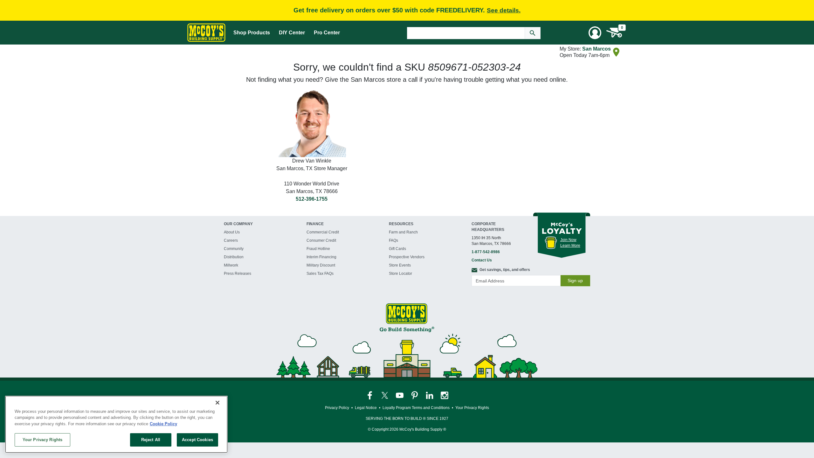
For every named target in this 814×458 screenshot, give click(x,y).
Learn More (570, 245)
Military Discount (321, 265)
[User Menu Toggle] (595, 32)
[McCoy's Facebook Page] (370, 395)
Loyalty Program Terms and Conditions (416, 408)
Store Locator (400, 273)
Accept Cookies (197, 439)
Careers (231, 240)
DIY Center (292, 32)
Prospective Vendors (406, 257)
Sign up (575, 280)
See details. (504, 10)
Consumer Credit (321, 240)
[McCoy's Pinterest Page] (415, 395)
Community (234, 248)
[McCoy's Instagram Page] (444, 395)
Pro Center (327, 32)
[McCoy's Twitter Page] (385, 395)
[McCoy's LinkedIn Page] (430, 395)
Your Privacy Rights (42, 439)
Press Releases (237, 273)
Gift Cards (397, 248)
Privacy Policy (337, 408)
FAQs (393, 240)
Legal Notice (366, 408)
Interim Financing (321, 257)
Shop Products (251, 32)
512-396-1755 (312, 199)
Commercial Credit (323, 232)
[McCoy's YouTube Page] (400, 395)
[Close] (217, 403)
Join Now (568, 240)
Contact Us (482, 260)
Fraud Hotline (318, 248)
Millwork (231, 265)
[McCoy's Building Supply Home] (206, 32)
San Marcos (596, 49)
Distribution (234, 257)
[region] (116, 424)
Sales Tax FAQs (320, 273)
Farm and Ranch (403, 232)
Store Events (400, 265)
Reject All (150, 439)
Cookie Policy (163, 423)
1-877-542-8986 (486, 252)
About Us (232, 232)
